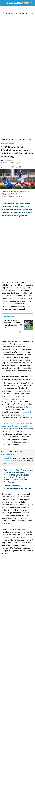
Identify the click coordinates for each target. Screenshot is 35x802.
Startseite (5, 140)
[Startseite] (14, 3)
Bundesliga (28, 412)
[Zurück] (3, 13)
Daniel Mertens (8, 160)
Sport (13, 140)
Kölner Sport (22, 140)
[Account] (31, 3)
